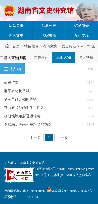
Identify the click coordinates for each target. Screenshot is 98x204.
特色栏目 (31, 46)
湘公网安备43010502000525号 (71, 191)
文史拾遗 (69, 46)
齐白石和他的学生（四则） (26, 108)
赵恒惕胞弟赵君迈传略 (22, 116)
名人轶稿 (86, 57)
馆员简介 (81, 26)
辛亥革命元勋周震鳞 (20, 99)
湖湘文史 (16, 35)
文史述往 (41, 57)
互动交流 (81, 35)
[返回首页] (40, 10)
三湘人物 (63, 57)
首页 (16, 46)
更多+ (91, 69)
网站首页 (16, 26)
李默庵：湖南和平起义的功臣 (27, 124)
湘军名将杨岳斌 (17, 91)
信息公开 (49, 26)
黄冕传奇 (11, 83)
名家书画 (49, 35)
